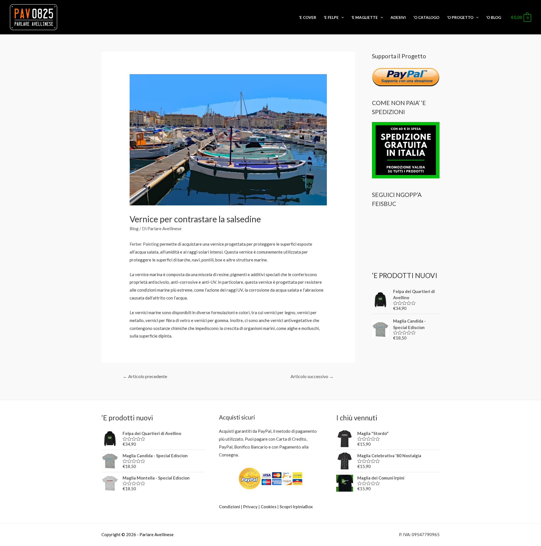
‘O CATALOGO (426, 17)
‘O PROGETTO (460, 17)
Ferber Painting (144, 244)
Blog (134, 228)
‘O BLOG (493, 17)
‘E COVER (307, 17)
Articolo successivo (312, 376)
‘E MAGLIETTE (364, 17)
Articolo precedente (145, 376)
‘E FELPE (331, 17)
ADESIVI (398, 17)
